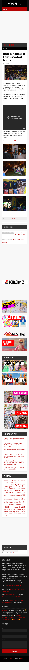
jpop (24, 504)
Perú (23, 490)
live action (14, 507)
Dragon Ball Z (16, 487)
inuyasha (18, 504)
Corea (17, 483)
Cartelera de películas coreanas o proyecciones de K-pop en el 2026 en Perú (14, 456)
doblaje (10, 499)
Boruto (9, 481)
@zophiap (4, 610)
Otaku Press (14, 3)
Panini (17, 490)
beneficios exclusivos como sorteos (12, 596)
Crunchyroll (15, 485)
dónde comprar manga (11, 502)
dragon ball (17, 499)
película (16, 511)
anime (22, 495)
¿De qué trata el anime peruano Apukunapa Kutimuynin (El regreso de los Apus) (14, 445)
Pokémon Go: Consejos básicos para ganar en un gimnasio (13, 241)
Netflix (11, 490)
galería (10, 218)
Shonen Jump (15, 495)
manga (22, 507)
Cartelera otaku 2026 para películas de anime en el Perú (14, 439)
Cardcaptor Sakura (18, 481)
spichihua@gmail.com (14, 585)
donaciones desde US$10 (11, 594)
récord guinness (8, 513)
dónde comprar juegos (19, 501)
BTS (5, 481)
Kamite (18, 488)
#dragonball (5, 617)
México (23, 488)
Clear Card (8, 483)
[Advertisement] (14, 28)
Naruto (6, 490)
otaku (10, 511)
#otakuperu (18, 615)
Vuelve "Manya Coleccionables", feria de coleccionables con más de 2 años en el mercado (14, 462)
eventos (11, 45)
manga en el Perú (10, 509)
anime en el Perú (8, 497)
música (19, 509)
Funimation (11, 488)
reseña (22, 511)
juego (6, 507)
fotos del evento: (15, 141)
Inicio (4, 45)
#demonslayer (13, 617)
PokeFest (14, 218)
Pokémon (7, 492)
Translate (15, 553)
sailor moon (16, 513)
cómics (15, 497)
